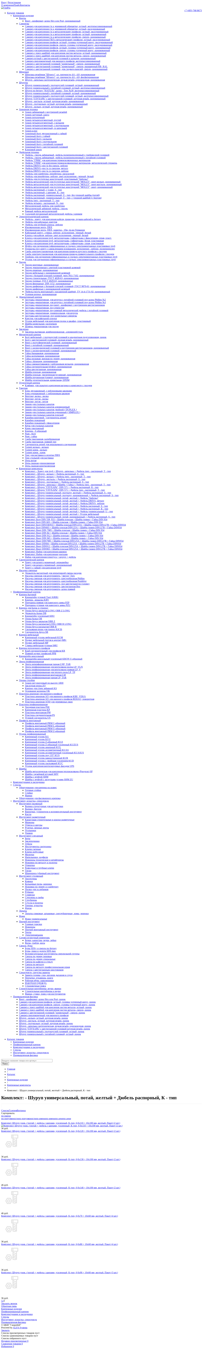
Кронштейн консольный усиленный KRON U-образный (53, 659)
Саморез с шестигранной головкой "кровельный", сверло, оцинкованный (62, 64)
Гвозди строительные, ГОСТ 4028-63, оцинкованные (52, 278)
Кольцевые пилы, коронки (38, 884)
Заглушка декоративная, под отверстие (44, 307)
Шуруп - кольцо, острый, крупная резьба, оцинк (43, 1018)
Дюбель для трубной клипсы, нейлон (44, 224)
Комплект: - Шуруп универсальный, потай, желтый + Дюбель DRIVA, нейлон (64, 503)
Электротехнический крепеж (34, 216)
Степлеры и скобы (34, 897)
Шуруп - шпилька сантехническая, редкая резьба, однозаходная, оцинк (55, 1026)
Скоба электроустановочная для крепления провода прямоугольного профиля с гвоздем (69, 254)
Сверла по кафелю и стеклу (39, 961)
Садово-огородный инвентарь (34, 937)
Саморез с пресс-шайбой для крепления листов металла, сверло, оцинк (55, 1010)
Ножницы (30, 927)
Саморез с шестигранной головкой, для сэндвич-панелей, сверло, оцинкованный (66, 69)
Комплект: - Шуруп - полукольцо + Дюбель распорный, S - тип (57, 482)
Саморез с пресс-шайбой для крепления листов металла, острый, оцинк (55, 1007)
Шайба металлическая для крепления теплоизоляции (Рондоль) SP (59, 771)
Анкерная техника (28, 109)
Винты (22, 18)
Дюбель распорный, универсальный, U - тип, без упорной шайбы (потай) (62, 195)
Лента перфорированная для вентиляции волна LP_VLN (54, 667)
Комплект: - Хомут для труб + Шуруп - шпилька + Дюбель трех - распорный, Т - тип (68, 471)
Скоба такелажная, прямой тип (40, 441)
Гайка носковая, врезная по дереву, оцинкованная (50, 358)
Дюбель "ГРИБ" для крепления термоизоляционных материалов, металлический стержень (71, 163)
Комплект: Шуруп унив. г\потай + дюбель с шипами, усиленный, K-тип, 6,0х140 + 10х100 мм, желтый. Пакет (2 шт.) (60, 1187)
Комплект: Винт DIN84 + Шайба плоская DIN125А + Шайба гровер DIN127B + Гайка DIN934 (73, 543)
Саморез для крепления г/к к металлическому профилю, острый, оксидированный (66, 31)
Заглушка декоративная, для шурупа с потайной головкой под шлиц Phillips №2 (65, 299)
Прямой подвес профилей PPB (40, 653)
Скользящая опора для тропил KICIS (43, 629)
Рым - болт (30, 433)
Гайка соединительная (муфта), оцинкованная (48, 366)
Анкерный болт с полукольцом (41, 141)
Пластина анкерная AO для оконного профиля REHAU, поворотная (59, 699)
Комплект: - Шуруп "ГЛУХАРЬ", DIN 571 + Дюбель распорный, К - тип (62, 487)
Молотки (29, 854)
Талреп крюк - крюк (35, 452)
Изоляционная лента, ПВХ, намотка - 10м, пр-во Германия (55, 230)
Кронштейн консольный (31, 656)
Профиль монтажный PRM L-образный (45, 726)
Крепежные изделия (23, 15)
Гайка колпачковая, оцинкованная (42, 356)
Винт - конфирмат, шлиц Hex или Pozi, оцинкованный (52, 21)
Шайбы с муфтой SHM (36, 777)
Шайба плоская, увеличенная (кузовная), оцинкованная (53, 374)
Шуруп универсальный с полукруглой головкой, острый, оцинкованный (62, 85)
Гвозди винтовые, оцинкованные (42, 265)
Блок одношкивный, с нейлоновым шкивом (47, 393)
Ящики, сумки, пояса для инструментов (45, 994)
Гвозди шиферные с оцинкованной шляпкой (47, 289)
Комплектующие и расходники (29, 782)
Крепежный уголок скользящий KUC (44, 763)
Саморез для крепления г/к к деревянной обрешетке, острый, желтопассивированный (68, 26)
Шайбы (23, 768)
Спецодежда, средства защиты (34, 972)
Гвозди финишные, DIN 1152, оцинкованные (48, 283)
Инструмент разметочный (32, 817)
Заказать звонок (9, 1303)
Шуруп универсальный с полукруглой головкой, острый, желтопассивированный (66, 96)
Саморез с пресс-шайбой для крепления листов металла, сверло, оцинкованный (65, 56)
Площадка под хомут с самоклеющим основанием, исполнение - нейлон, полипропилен (70, 248)
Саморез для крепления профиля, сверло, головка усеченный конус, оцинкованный (67, 50)
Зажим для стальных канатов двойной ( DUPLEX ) (51, 409)
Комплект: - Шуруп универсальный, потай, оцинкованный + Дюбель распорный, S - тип (70, 517)
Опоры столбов (27, 680)
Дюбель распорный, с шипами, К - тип (44, 192)
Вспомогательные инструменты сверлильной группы (52, 953)
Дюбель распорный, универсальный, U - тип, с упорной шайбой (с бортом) (63, 198)
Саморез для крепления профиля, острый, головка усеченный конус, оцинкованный (68, 47)
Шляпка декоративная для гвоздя (42, 326)
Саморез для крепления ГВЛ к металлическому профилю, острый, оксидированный (67, 39)
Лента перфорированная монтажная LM (45, 675)
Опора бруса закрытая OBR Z (40, 621)
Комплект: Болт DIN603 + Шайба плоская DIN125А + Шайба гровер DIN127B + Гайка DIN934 (73, 527)
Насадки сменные (28, 570)
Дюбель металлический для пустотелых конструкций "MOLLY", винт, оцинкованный (69, 187)
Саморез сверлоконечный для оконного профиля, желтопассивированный (62, 61)
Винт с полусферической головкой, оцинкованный (51, 342)
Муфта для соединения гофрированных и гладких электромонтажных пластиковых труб (70, 246)
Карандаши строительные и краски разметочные (49, 819)
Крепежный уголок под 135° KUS (42, 755)
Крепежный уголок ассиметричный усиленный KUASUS (54, 752)
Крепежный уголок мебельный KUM (44, 637)
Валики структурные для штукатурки (44, 806)
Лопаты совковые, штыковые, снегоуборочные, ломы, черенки (57, 913)
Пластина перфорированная (33, 704)
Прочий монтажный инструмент (41, 929)
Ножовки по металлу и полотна (41, 862)
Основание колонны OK (37, 691)
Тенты (28, 932)
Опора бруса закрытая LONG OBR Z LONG (47, 610)
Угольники (30, 830)
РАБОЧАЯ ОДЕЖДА (36, 983)
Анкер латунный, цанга (37, 114)
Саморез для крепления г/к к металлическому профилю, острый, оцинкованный (65, 34)
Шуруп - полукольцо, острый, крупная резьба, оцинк (46, 1023)
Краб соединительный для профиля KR (45, 651)
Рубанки (29, 892)
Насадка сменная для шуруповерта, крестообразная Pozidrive (55, 581)
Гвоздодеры (31, 878)
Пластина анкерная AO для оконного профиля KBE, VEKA (55, 696)
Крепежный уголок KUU (38, 739)
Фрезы (28, 908)
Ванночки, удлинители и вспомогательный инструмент (53, 811)
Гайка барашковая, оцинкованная (42, 353)
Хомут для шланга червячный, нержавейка (47, 562)
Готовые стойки (33, 790)
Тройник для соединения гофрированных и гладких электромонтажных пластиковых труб (71, 257)
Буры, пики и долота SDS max (40, 951)
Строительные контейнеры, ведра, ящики (40, 988)
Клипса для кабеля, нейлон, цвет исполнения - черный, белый (56, 235)
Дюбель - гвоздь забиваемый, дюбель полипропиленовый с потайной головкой (65, 157)
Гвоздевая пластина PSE (37, 707)
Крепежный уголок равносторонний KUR (46, 758)
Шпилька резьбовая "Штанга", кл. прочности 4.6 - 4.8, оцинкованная (60, 74)
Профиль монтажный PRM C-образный (45, 723)
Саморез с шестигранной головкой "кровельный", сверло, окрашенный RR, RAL (66, 66)
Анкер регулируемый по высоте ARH (44, 683)
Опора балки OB (33, 618)
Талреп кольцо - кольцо (37, 447)
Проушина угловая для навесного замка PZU (47, 605)
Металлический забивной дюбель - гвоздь (46, 208)
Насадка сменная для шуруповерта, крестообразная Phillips (55, 578)
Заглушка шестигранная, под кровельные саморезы (51, 316)
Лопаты (23, 911)
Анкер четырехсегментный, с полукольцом (47, 125)
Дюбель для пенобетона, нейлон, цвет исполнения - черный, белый (59, 176)
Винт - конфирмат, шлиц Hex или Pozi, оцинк (42, 999)
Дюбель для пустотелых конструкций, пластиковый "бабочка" (56, 179)
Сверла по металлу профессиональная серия (47, 967)
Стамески (30, 894)
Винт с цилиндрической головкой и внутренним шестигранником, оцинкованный (67, 348)
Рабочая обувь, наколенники (39, 980)
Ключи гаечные (33, 849)
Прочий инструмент (29, 921)
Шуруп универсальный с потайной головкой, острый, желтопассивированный (65, 88)
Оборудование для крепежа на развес (38, 787)
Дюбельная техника (29, 152)
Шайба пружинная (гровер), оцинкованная (47, 377)
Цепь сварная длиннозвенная (40, 463)
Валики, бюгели (33, 809)
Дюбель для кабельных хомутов (41, 222)
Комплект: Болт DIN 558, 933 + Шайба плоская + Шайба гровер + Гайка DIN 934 (66, 519)
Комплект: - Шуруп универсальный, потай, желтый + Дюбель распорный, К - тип (66, 508)
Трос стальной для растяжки (39, 458)
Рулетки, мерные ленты (37, 827)
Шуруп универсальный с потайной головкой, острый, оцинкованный (60, 93)
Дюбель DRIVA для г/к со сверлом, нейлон (47, 171)
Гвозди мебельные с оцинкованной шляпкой (47, 273)
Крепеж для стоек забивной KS (41, 688)
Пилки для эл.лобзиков (36, 889)
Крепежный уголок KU (37, 736)
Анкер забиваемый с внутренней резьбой (46, 112)
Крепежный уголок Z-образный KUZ (44, 742)
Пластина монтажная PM (38, 712)
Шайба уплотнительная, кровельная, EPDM (47, 380)
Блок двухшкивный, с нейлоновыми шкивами (48, 391)
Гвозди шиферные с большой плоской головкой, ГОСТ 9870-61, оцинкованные (65, 286)
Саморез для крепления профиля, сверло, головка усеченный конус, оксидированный (68, 45)
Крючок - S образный (36, 431)
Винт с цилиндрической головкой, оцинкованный (50, 350)
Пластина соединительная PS (40, 715)
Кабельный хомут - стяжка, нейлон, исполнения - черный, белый (58, 232)
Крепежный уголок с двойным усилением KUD (49, 760)
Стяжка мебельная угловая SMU (41, 645)
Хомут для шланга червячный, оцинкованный (48, 565)
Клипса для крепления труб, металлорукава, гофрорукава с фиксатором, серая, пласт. (68, 238)
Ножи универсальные (36, 919)
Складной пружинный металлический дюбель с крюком (53, 214)
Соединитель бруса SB (36, 632)
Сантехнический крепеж (31, 559)
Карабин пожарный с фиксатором (42, 423)
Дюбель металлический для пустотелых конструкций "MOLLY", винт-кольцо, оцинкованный (73, 181)
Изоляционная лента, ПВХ (38, 227)
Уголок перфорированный (32, 734)
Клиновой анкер (33, 149)
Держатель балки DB (35, 613)
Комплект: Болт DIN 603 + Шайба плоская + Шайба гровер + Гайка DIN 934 (64, 522)
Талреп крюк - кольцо (36, 450)
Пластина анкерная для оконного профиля (40, 693)
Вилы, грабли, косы (35, 943)
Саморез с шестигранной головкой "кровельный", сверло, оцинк (52, 1012)
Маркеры (29, 822)
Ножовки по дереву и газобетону (42, 886)
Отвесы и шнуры (33, 825)
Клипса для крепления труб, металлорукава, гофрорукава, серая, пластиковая (64, 243)
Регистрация (14, 2)
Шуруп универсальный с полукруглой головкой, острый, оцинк (51, 1031)
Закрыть (5, 1330)
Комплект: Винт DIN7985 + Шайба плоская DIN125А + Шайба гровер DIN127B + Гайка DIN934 (74, 541)
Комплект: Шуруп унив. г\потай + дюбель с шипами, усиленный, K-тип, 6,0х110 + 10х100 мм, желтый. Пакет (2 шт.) (60, 1123)
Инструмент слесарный (31, 836)
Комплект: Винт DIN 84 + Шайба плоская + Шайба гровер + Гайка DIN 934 (63, 533)
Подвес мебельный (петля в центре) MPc (45, 640)
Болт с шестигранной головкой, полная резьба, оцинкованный (56, 340)
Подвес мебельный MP (36, 643)
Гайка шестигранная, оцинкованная (43, 369)
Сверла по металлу (34, 964)
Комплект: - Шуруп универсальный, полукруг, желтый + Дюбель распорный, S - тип (68, 492)
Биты (27, 838)
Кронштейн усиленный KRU (40, 616)
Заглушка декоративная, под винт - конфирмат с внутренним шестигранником (65, 305)
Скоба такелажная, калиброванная (42, 439)
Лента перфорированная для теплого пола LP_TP (50, 672)
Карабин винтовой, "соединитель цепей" (46, 417)
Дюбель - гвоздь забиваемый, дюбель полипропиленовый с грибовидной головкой (67, 155)
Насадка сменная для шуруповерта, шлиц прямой (50, 589)
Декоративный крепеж (30, 297)
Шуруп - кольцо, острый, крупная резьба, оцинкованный (54, 106)
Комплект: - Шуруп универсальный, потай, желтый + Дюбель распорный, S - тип (66, 506)
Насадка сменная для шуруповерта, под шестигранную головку (57, 584)
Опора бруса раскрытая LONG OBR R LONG (48, 624)
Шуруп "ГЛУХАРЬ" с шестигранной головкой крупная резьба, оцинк (54, 1028)
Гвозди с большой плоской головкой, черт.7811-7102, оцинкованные (59, 275)
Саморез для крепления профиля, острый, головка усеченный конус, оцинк (57, 1002)
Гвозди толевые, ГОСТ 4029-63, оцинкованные (49, 281)
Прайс (17, 5)
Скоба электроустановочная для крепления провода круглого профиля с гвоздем (66, 251)
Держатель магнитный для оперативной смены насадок (53, 573)
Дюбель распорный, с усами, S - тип (43, 190)
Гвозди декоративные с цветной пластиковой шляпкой (53, 267)
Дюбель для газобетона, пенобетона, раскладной (49, 173)
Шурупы (23, 82)
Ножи (22, 916)
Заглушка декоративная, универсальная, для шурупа (51, 313)
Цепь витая (30, 460)
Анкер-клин (31, 131)
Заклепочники (32, 841)
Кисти (28, 814)
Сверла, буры (26, 945)
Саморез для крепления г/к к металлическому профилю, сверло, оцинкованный (65, 37)
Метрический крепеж (30, 334)
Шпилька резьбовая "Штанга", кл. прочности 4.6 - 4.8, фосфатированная (62, 77)
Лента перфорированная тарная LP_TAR (45, 677)
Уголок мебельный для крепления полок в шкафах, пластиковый (58, 321)
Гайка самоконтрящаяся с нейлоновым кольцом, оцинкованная (57, 364)
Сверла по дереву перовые (38, 956)
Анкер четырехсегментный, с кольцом (44, 123)
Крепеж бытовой (27, 594)
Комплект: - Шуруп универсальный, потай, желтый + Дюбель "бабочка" (62, 498)
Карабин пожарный (35, 420)
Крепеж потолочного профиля (34, 648)
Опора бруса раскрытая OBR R (41, 626)
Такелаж (23, 388)
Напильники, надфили (36, 857)
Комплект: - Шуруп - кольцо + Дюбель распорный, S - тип (54, 474)
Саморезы (24, 23)
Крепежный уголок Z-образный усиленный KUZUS (51, 744)
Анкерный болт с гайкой (37, 136)
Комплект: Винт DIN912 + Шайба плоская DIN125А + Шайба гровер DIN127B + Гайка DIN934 (73, 546)
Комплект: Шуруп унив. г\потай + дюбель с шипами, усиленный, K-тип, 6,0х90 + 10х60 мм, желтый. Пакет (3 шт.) (59, 1272)
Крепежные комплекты (31, 468)
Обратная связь (9, 1306)
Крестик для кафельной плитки (41, 318)
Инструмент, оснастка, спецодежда (31, 801)
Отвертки (30, 865)
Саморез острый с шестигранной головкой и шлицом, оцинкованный (60, 58)
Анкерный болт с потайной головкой (44, 144)
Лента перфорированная (31, 661)
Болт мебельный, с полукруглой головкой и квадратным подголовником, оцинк (65, 337)
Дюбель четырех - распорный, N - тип (44, 203)
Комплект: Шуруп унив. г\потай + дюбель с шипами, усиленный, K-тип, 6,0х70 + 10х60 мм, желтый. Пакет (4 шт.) (59, 1216)
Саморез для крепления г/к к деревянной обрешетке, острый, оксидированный (65, 29)
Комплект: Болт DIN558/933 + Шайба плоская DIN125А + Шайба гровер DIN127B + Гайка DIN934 (75, 525)
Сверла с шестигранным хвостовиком (44, 970)
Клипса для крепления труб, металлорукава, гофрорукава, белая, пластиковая (64, 240)
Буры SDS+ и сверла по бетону (41, 948)
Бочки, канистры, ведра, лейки (40, 940)
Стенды (17, 785)
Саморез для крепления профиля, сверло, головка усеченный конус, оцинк (57, 1004)
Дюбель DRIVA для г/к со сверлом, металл (46, 168)
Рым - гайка (31, 436)
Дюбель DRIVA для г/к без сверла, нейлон (46, 165)
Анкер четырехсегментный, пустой (43, 120)
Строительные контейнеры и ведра (43, 991)
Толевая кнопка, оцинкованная (40, 294)
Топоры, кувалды (34, 905)
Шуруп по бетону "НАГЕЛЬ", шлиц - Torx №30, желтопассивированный (62, 90)
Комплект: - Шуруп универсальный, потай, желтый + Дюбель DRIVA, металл (64, 500)
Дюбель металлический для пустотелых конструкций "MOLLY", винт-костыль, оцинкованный (73, 184)
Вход (3, 2)
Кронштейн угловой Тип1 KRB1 (41, 597)
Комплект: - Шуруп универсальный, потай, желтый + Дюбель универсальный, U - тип (69, 511)
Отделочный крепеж (29, 383)
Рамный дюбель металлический (41, 211)
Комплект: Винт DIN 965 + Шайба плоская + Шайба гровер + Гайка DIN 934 (64, 538)
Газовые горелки (33, 924)
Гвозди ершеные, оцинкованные (41, 270)
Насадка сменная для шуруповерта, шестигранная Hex (52, 586)
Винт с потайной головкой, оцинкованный (47, 345)
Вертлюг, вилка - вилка (37, 396)
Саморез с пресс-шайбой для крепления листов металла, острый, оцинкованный (66, 53)
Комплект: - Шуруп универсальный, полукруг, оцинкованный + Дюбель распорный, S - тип (72, 495)
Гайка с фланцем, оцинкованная (41, 361)
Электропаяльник (34, 935)
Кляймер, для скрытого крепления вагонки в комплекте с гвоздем (58, 385)
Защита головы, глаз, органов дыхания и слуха (49, 975)
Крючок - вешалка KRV (37, 600)
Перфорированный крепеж (27, 592)
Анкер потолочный (35, 117)
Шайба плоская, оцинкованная (40, 372)
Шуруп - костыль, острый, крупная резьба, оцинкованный (54, 101)
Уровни (29, 833)
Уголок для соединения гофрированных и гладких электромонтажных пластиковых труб (70, 259)
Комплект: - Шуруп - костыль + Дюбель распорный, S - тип (55, 479)
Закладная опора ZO (35, 685)
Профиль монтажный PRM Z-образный (45, 731)
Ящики (28, 795)
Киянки (29, 881)
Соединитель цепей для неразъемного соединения (50, 444)
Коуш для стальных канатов (39, 425)
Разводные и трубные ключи (39, 868)
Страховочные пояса (35, 986)
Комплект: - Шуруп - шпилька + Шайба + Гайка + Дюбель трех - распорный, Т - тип (68, 484)
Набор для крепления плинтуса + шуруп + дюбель (50, 557)
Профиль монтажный (30, 720)
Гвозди (22, 262)
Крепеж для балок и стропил (33, 608)
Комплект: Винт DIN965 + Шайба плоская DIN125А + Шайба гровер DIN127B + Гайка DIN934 (73, 549)
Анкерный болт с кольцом (38, 139)
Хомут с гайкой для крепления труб (43, 567)
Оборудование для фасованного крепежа (39, 798)
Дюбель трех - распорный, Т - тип (42, 200)
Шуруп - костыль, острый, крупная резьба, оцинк (44, 1020)
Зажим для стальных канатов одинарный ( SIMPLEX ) (52, 412)
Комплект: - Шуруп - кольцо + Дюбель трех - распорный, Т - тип (58, 476)
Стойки (29, 793)
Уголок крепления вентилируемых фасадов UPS (49, 766)
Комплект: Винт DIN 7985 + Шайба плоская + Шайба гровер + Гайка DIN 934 (64, 530)
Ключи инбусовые (34, 852)
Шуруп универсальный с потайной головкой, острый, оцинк (50, 1034)
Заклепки (24, 329)
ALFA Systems (20, 1327)
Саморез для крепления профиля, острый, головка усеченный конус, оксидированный (69, 42)
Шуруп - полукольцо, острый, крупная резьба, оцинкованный (56, 104)
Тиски (28, 870)
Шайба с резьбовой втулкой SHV (42, 774)
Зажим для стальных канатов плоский (44, 415)
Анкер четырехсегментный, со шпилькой (46, 128)
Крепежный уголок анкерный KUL (43, 747)
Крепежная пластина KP (37, 710)
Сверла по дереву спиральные (40, 959)
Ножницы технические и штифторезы (44, 860)
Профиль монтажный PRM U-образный (45, 728)
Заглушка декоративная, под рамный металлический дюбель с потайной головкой (66, 310)
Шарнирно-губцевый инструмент (42, 873)
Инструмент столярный (31, 876)
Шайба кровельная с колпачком (41, 324)
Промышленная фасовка (25, 996)
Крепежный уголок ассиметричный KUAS (47, 750)
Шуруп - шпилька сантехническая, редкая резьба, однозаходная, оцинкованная (65, 80)
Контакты (25, 5)
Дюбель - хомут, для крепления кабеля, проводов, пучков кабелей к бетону (63, 219)
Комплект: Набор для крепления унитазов (46, 554)
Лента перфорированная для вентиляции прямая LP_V (53, 669)
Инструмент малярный (30, 803)
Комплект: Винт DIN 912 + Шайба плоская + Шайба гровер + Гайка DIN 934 (64, 535)
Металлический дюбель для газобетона (45, 206)
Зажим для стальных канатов (39, 404)
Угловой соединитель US (38, 718)
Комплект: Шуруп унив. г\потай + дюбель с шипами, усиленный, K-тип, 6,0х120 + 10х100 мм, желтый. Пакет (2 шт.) (60, 1131)
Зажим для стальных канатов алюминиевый (47, 407)
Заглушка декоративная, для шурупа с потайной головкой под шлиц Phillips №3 (65, 302)
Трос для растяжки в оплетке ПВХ (42, 455)
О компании (7, 5)
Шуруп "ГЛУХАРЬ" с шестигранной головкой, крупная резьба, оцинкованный (65, 98)
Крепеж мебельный (29, 634)
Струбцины (31, 900)
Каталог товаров (15, 13)
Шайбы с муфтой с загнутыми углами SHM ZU (49, 779)
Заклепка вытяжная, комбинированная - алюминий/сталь (54, 332)
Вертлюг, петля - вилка (36, 399)
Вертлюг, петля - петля (36, 401)
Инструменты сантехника (38, 846)
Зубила (28, 844)
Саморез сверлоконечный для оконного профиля (44, 1015)
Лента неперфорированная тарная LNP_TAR (48, 664)
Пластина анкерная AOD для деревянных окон (49, 701)
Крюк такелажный (34, 428)
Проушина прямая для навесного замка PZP (47, 602)
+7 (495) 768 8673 (193, 10)
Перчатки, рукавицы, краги (39, 978)
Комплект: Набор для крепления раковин (46, 551)
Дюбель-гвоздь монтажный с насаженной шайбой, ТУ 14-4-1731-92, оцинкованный (67, 291)
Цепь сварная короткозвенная (40, 466)
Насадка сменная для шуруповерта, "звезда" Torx (50, 576)
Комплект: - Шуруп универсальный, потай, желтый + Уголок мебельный (62, 514)
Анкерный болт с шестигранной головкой (46, 147)
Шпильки (24, 72)
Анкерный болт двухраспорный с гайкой (46, 133)
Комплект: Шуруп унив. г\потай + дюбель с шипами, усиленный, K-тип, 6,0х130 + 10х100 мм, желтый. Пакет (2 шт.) (60, 1159)
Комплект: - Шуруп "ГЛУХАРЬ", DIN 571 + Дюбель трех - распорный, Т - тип (65, 490)
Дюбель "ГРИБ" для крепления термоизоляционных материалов (58, 160)
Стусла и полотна (34, 903)
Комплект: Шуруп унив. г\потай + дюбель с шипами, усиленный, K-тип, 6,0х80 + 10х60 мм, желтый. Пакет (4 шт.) (59, 1244)
